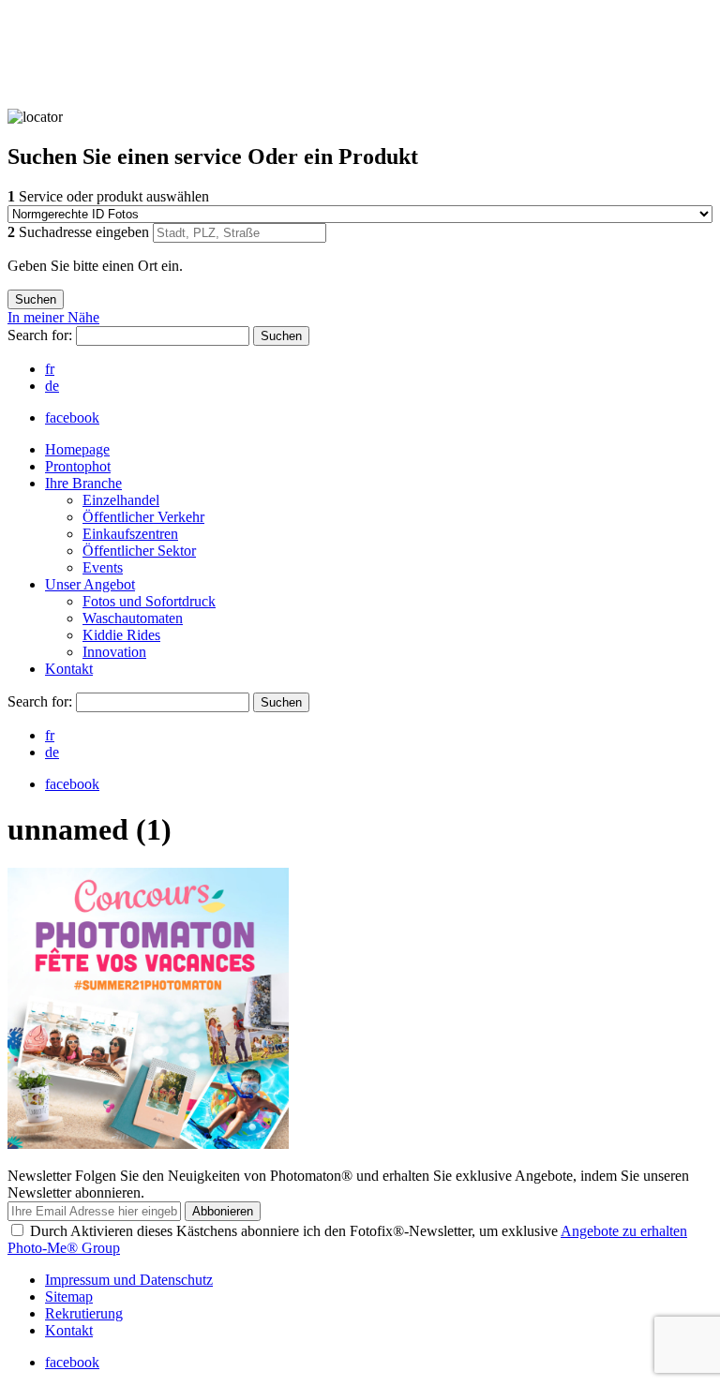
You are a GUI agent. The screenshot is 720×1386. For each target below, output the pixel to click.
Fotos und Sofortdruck (149, 601)
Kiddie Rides (121, 635)
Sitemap (69, 1296)
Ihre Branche (83, 483)
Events (102, 567)
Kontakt (69, 669)
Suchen (281, 336)
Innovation (114, 652)
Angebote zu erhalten (624, 1231)
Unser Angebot (90, 584)
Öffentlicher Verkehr (143, 517)
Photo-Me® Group (64, 1248)
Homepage (77, 449)
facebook (72, 417)
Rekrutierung (84, 1313)
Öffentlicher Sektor (139, 551)
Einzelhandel (120, 500)
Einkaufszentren (130, 534)
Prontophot (78, 466)
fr (49, 369)
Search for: (42, 335)
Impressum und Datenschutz (129, 1280)
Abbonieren (222, 1211)
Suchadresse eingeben (80, 232)
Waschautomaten (132, 618)
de (52, 386)
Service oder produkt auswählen (108, 196)
